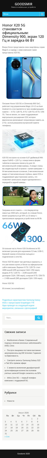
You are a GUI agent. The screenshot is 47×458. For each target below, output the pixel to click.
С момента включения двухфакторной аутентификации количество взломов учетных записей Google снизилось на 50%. (23, 370)
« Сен (7, 437)
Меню (5, 14)
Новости (10, 401)
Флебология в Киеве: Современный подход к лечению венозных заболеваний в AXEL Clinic (23, 343)
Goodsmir (23, 4)
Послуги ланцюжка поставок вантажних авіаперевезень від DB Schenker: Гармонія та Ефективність (23, 353)
